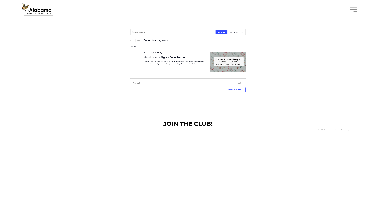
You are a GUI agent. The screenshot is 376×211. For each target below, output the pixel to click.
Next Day (240, 83)
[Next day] (133, 40)
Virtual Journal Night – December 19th (165, 57)
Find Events (221, 32)
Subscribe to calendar (234, 90)
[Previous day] (131, 40)
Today (138, 40)
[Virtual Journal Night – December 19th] (228, 62)
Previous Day (137, 83)
